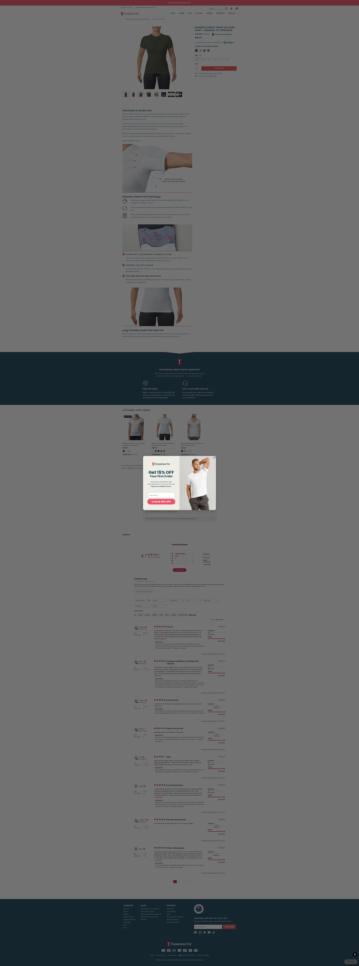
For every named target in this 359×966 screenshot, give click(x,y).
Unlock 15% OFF (161, 501)
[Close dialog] (214, 458)
